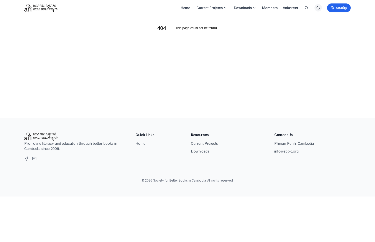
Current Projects (209, 8)
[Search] (306, 7)
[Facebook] (26, 158)
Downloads (243, 8)
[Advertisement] (187, 70)
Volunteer (290, 8)
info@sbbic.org (286, 151)
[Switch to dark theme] (318, 7)
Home (185, 8)
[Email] (34, 158)
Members (270, 8)
